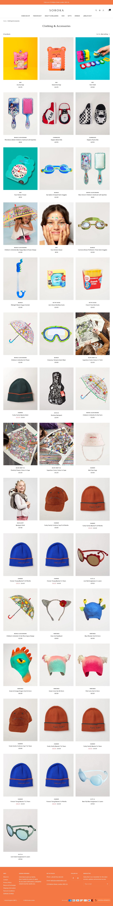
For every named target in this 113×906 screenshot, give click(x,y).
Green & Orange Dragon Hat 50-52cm (20, 691)
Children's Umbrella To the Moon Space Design (20, 636)
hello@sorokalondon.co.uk (58, 880)
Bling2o (56, 192)
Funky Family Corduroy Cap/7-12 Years (20, 746)
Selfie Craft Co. (92, 357)
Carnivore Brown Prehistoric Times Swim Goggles (92, 250)
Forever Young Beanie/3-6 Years (56, 581)
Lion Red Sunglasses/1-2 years (93, 581)
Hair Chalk (93, 84)
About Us (6, 877)
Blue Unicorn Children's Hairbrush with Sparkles (93, 195)
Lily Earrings (20, 84)
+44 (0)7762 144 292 (57, 877)
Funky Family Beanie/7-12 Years (56, 746)
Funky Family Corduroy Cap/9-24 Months (56, 525)
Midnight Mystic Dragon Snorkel (20, 305)
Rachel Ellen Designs (20, 137)
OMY (20, 82)
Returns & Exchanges (9, 885)
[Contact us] (100, 10)
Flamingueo (56, 137)
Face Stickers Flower (20, 195)
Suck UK (56, 412)
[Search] (96, 10)
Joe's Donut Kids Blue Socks (56, 305)
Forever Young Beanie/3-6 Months (56, 801)
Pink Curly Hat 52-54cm (93, 691)
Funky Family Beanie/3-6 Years (93, 746)
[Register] (107, 883)
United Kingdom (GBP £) (10, 900)
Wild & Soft (20, 523)
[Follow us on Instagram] (78, 878)
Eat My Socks (56, 302)
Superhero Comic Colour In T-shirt (93, 360)
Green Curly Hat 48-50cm (56, 691)
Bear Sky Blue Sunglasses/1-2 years (92, 801)
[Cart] (109, 10)
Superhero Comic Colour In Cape (56, 470)
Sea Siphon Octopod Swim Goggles (56, 195)
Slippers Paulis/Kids (92, 140)
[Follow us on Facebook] (73, 878)
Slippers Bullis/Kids (56, 140)
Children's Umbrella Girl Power (20, 360)
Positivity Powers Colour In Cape (20, 470)
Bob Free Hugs (92, 470)
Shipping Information (9, 888)
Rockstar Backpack (56, 415)
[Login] (103, 10)
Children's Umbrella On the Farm (92, 415)
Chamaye (20, 412)
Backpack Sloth (20, 525)
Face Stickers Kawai (56, 250)
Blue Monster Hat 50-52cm (93, 636)
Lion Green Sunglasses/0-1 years (20, 856)
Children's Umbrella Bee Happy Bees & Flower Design (20, 250)
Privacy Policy (7, 882)
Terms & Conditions (9, 891)
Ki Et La (92, 578)
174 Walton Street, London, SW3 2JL (57, 884)
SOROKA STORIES (8, 893)
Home (4, 21)
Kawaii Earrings (56, 84)
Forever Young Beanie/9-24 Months (20, 581)
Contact (5, 879)
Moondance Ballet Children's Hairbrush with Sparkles (20, 140)
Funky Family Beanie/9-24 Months (93, 525)
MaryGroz (56, 633)
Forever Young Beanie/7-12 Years (20, 801)
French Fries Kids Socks (92, 305)
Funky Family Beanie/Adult (20, 415)
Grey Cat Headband (56, 636)
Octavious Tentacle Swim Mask (56, 360)
